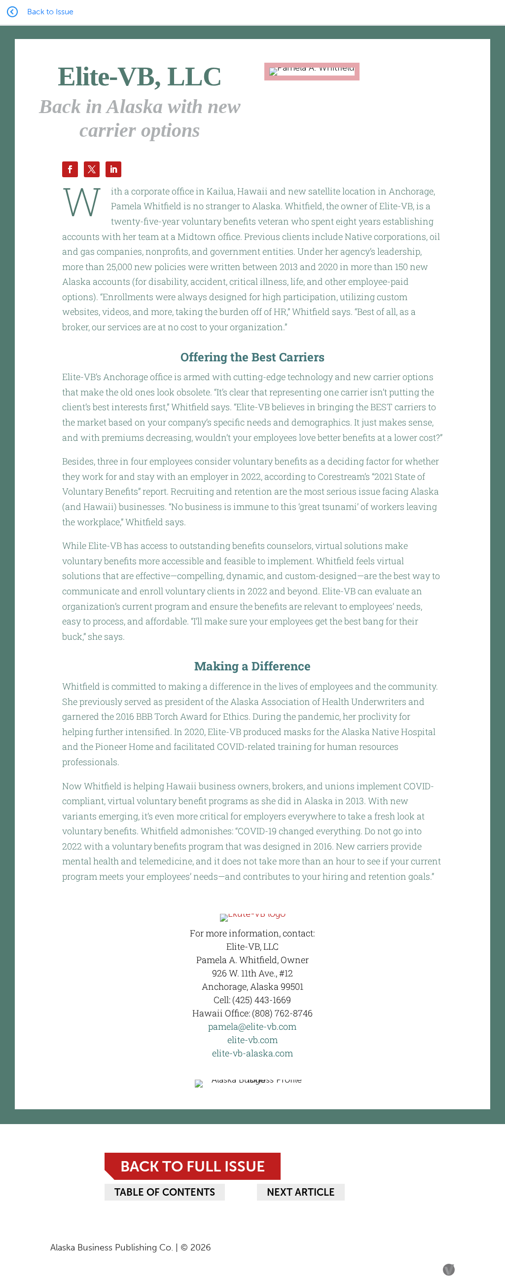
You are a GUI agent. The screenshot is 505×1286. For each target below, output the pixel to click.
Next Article (301, 1192)
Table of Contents (164, 1192)
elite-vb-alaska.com (252, 1053)
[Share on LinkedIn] (113, 169)
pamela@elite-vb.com (252, 1026)
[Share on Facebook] (70, 169)
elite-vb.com (252, 1040)
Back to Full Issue (192, 1166)
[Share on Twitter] (92, 169)
